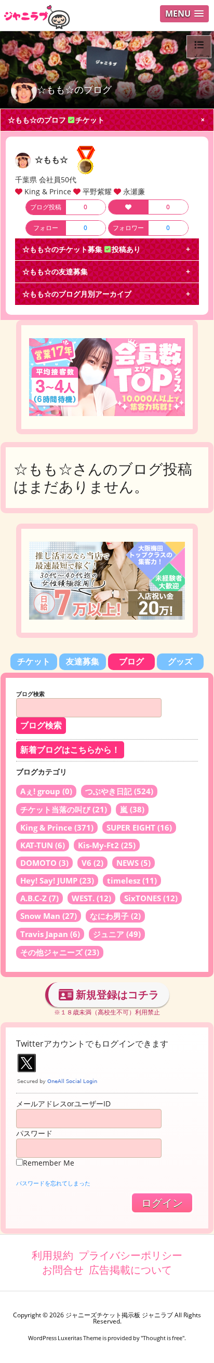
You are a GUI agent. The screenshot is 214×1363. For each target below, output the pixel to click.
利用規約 (52, 1255)
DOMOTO (44, 863)
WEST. (91, 898)
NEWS (133, 863)
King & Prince (56, 827)
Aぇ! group (46, 791)
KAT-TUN (42, 845)
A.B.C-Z (39, 898)
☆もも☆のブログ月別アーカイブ (76, 294)
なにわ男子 (115, 916)
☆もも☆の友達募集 (55, 271)
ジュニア (117, 934)
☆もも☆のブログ (74, 89)
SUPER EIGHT (139, 827)
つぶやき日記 (119, 791)
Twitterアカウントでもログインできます (92, 1043)
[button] (184, 13)
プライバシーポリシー (130, 1255)
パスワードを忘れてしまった (53, 1183)
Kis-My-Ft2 (107, 845)
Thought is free (162, 1338)
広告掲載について (130, 1270)
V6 (92, 863)
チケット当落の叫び (63, 809)
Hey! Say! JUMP (57, 880)
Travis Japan (50, 934)
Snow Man (48, 916)
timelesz (132, 880)
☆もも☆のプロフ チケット (56, 120)
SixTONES (151, 898)
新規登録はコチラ (116, 994)
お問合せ (63, 1270)
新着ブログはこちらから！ (70, 749)
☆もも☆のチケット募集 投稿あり (81, 249)
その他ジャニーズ (59, 952)
